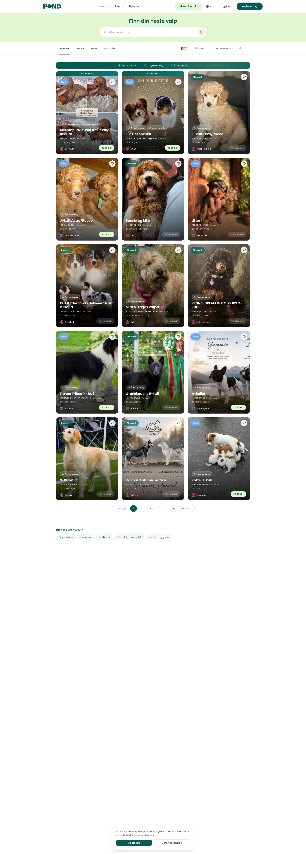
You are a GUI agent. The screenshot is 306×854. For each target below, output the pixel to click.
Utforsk (101, 6)
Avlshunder (109, 48)
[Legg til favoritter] (112, 82)
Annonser (64, 48)
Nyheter (134, 6)
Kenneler (80, 48)
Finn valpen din (188, 6)
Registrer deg (250, 6)
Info (117, 6)
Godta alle (134, 842)
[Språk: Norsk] (208, 6)
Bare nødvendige (172, 842)
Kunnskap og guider (159, 537)
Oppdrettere (66, 537)
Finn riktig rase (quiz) (129, 537)
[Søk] (201, 32)
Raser (94, 48)
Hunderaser (86, 537)
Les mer (149, 835)
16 (173, 508)
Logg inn (225, 6)
